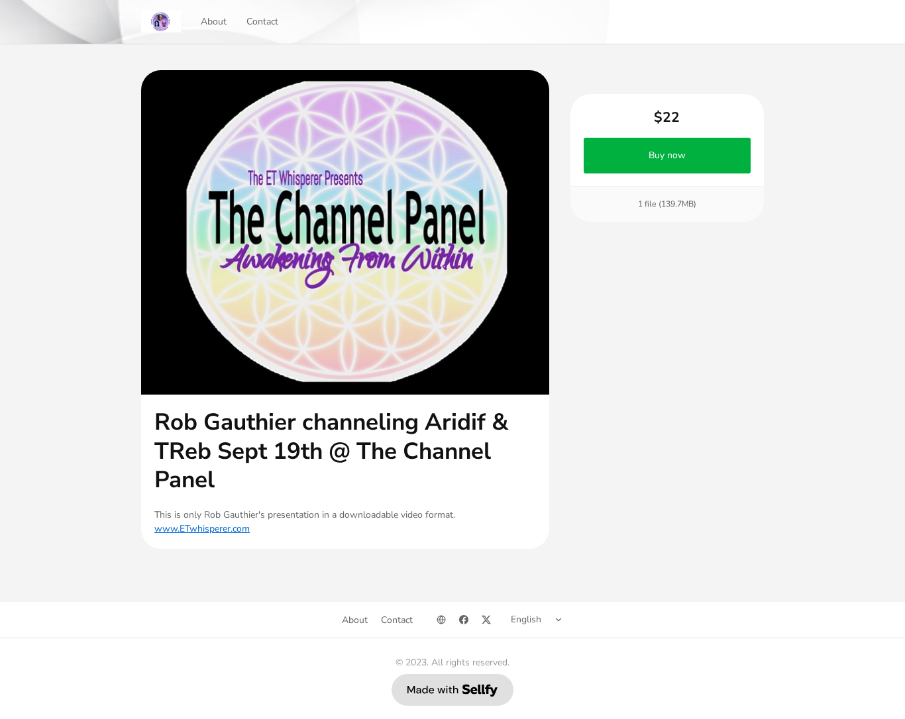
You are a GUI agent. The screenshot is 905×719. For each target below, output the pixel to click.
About (214, 21)
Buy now (667, 155)
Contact (262, 21)
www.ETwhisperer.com (202, 528)
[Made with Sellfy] (452, 690)
